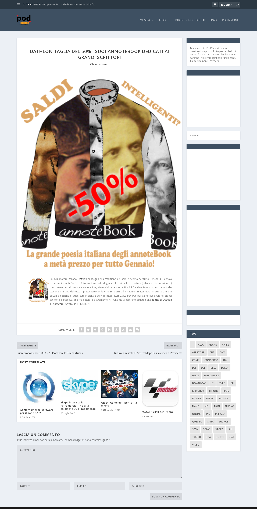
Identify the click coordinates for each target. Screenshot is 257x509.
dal (225, 360)
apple (225, 344)
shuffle (224, 421)
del (203, 367)
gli (232, 383)
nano (195, 406)
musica (224, 398)
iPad (213, 20)
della (224, 367)
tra (208, 437)
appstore (198, 352)
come (195, 360)
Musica (145, 20)
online (196, 413)
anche (213, 344)
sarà (210, 421)
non (217, 406)
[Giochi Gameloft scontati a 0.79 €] (119, 384)
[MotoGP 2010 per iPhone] (160, 388)
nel (207, 406)
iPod (162, 20)
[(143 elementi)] (192, 344)
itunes (196, 398)
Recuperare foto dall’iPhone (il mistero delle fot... (69, 4)
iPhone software (99, 64)
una (231, 437)
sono (206, 429)
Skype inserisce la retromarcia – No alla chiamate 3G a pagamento (78, 405)
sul (230, 429)
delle (195, 375)
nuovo (229, 406)
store (219, 429)
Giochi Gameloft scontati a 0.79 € (119, 404)
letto (210, 398)
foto (222, 383)
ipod (226, 390)
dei (194, 367)
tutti (220, 437)
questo (197, 421)
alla (201, 344)
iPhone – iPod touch (190, 20)
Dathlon (82, 279)
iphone (213, 390)
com (222, 352)
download (199, 383)
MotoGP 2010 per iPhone (157, 412)
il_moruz (198, 390)
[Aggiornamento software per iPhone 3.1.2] (38, 387)
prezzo (220, 413)
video (195, 444)
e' (212, 383)
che (212, 352)
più (208, 413)
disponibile (211, 375)
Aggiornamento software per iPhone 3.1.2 (36, 411)
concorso (211, 360)
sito (195, 429)
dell (213, 367)
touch (196, 437)
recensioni (230, 20)
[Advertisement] (216, 101)
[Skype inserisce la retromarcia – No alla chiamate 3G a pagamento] (79, 383)
